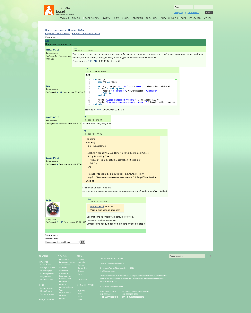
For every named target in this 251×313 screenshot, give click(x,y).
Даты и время (64, 265)
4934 (59, 92)
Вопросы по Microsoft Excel (86, 33)
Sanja (48, 200)
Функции (62, 295)
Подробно (81, 262)
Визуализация (45, 276)
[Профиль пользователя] (52, 216)
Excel (80, 293)
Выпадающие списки (67, 262)
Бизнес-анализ (64, 259)
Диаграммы (63, 267)
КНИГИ (42, 284)
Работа (80, 296)
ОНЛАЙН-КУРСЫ (85, 284)
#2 (88, 68)
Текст (61, 290)
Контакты (195, 18)
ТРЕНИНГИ (44, 261)
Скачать (81, 271)
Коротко (81, 259)
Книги (125, 18)
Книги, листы (64, 281)
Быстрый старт (45, 265)
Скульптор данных (47, 294)
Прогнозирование (47, 274)
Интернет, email (65, 279)
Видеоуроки (92, 18)
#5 (89, 198)
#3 (85, 117)
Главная (64, 18)
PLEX (116, 18)
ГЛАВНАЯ (43, 256)
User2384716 (52, 49)
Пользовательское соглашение (111, 258)
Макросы (62, 284)
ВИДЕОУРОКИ (46, 299)
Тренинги (151, 18)
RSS (47, 40)
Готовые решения (46, 288)
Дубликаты (63, 273)
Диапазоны (63, 270)
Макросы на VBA (46, 279)
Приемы (76, 18)
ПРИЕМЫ (62, 256)
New (47, 85)
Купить (81, 274)
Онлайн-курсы (169, 18)
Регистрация (178, 13)
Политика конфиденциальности (112, 263)
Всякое (61, 298)
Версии (81, 265)
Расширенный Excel (47, 268)
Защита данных (65, 276)
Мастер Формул (46, 270)
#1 (76, 47)
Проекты (137, 18)
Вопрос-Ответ (83, 268)
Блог (183, 18)
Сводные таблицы (66, 287)
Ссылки (208, 18)
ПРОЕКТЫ (82, 279)
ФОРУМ (81, 290)
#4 (85, 131)
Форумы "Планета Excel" (57, 33)
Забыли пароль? (193, 13)
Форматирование (65, 293)
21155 (60, 222)
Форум (106, 18)
